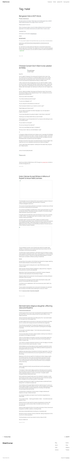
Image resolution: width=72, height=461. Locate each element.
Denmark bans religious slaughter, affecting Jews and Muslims (35, 307)
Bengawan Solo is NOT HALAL (30, 16)
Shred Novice (33, 33)
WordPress (67, 457)
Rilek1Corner (6, 2)
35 (67, 436)
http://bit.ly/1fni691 (26, 290)
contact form (45, 162)
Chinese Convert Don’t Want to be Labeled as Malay (35, 67)
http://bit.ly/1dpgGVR (34, 290)
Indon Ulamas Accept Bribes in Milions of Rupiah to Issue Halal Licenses (34, 177)
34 (66, 436)
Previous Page (6, 436)
